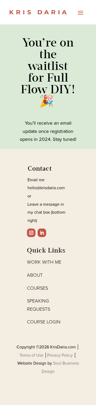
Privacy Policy (60, 355)
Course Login (44, 322)
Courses (37, 288)
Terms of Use (32, 355)
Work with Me (44, 262)
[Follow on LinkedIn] (42, 233)
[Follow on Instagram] (31, 233)
